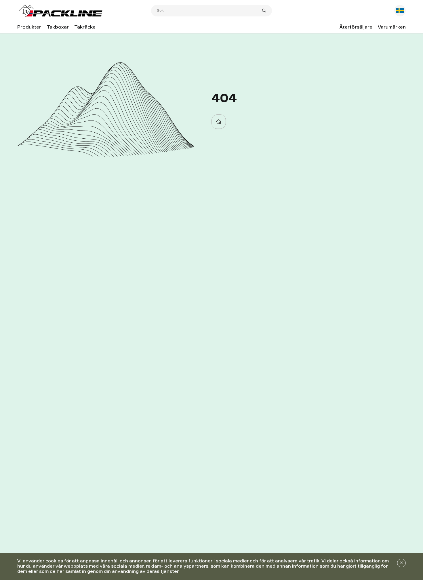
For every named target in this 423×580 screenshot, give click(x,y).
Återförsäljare (356, 27)
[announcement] (401, 563)
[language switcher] (400, 10)
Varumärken (392, 27)
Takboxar (58, 27)
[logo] (84, 11)
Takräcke (85, 27)
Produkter (29, 27)
